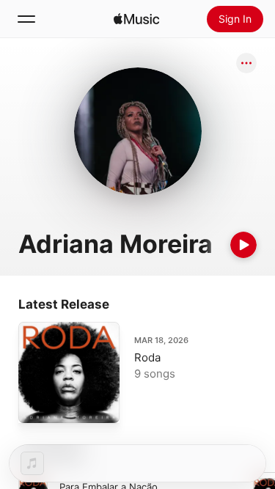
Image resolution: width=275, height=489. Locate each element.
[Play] (243, 245)
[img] (136, 19)
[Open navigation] (26, 19)
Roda (147, 357)
